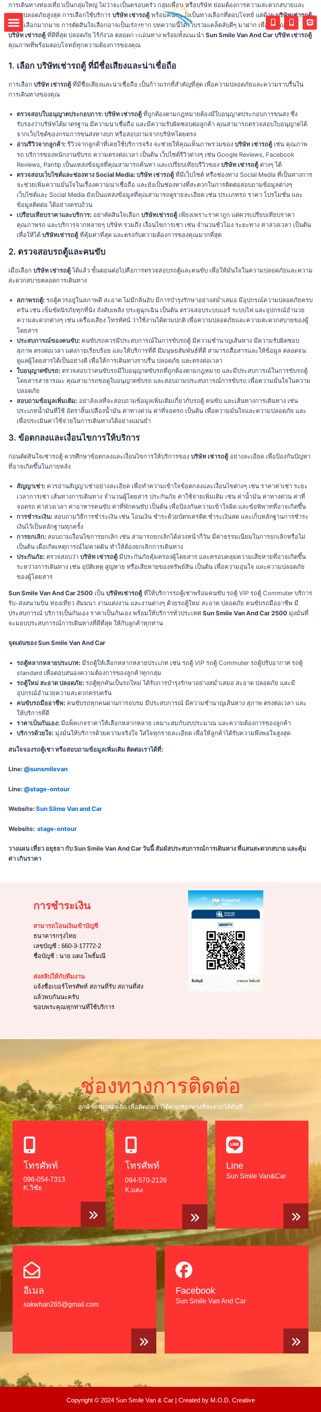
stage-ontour (57, 829)
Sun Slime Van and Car (69, 809)
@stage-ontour (47, 789)
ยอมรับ (234, 1399)
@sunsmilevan (46, 769)
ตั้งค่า (195, 1402)
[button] (13, 22)
